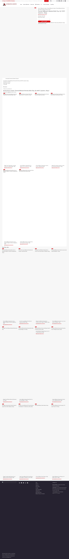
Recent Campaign (46, 4)
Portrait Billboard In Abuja (48, 8)
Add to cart (48, 20)
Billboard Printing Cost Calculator (40, 497)
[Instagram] (57, 1)
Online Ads (32, 4)
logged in (10, 94)
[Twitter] (61, 1)
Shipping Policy (38, 494)
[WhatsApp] (63, 1)
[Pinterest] (65, 1)
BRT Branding (37, 4)
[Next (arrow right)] (67, 281)
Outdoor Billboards (26, 4)
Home (21, 4)
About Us (37, 487)
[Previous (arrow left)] (1, 281)
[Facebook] (59, 1)
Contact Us (37, 488)
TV (41, 4)
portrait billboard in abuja (59, 22)
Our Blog (37, 491)
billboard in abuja (55, 22)
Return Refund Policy (38, 495)
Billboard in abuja (42, 8)
